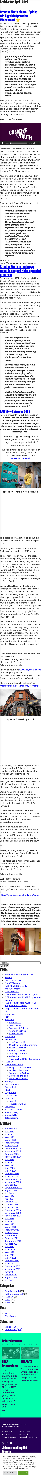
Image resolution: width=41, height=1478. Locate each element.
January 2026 (11, 1145)
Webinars (14, 1056)
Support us (10, 1092)
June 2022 (10, 1249)
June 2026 (10, 1134)
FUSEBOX (9, 1061)
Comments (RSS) (13, 1329)
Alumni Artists (16, 1033)
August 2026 (11, 1128)
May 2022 (9, 1252)
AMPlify (8, 977)
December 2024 (13, 1179)
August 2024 (11, 1190)
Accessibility (11, 1115)
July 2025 (9, 1159)
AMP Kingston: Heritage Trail (19, 974)
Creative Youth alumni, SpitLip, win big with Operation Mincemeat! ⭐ (19, 16)
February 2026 (12, 1142)
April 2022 (10, 1255)
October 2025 (12, 1154)
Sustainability (11, 1112)
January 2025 (12, 1176)
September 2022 (13, 1241)
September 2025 (13, 1156)
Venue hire (10, 1014)
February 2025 (12, 1173)
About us (9, 1019)
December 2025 (13, 1148)
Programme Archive (19, 1073)
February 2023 (12, 1229)
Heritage (9, 1081)
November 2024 (13, 1182)
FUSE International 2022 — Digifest (22, 994)
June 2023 (10, 1221)
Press (7, 1302)
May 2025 (9, 1165)
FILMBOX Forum (12, 983)
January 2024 (12, 1207)
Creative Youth (12, 1291)
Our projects (11, 1087)
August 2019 (11, 1277)
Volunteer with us (18, 1050)
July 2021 (9, 1272)
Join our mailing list (14, 1447)
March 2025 (11, 1170)
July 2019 (9, 1280)
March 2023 (11, 1227)
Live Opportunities (18, 1042)
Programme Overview (20, 1067)
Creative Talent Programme (23, 1045)
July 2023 (9, 1218)
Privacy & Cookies (14, 1109)
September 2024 (13, 1187)
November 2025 (13, 1151)
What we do (15, 1022)
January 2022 (11, 1263)
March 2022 (11, 1257)
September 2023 (13, 1215)
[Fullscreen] (38, 143)
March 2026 (11, 1140)
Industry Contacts (18, 1053)
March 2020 (11, 1274)
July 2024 (9, 1193)
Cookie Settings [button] (10, 1473)
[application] (20, 134)
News (7, 1089)
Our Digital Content (18, 1070)
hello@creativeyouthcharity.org (14, 1424)
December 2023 (13, 1210)
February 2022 (12, 1260)
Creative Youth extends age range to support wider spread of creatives (20, 270)
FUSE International (14, 1064)
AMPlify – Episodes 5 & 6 (15, 411)
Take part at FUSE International (24, 1059)
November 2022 (13, 1235)
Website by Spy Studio (28, 1437)
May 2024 (9, 1196)
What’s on (10, 1036)
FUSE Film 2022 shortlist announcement (16, 987)
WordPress (10, 1316)
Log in (7, 1313)
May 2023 (9, 1224)
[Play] (3, 143)
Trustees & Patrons (18, 1028)
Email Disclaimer (13, 980)
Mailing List (10, 1106)
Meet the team (16, 1025)
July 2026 (9, 1131)
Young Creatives (17, 1030)
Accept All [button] (23, 1473)
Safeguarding (11, 1118)
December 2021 (12, 1266)
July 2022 (9, 1246)
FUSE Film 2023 (12, 991)
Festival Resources (18, 1078)
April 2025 (10, 1168)
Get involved (11, 1039)
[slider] (18, 143)
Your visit (13, 1101)
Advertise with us (17, 1103)
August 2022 (11, 1243)
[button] (20, 133)
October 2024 (12, 1184)
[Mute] (34, 143)
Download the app (18, 1075)
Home (8, 1016)
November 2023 (13, 1213)
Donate (13, 1095)
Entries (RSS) (11, 1326)
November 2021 (12, 1269)
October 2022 (12, 1238)
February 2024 (12, 1204)
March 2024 (11, 1201)
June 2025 (10, 1162)
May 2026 (9, 1137)
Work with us (7, 1431)
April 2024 (10, 1199)
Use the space (12, 1084)
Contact (9, 1098)
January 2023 (11, 1232)
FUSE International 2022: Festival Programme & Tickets (21, 1004)
